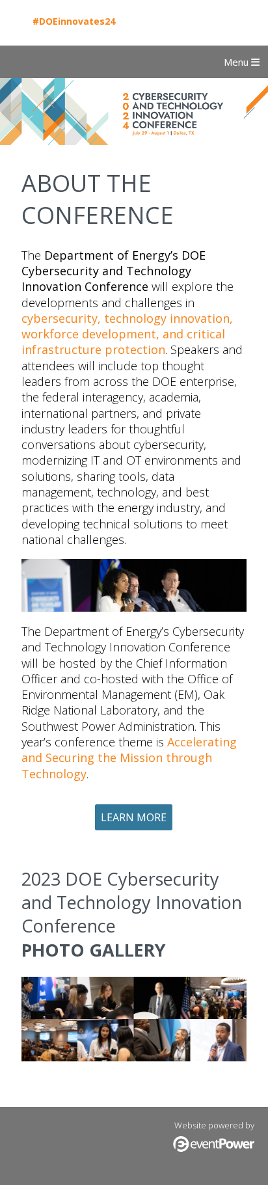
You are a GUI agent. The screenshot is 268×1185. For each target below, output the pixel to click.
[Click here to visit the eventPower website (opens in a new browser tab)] (213, 1148)
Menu (237, 61)
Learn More (134, 817)
